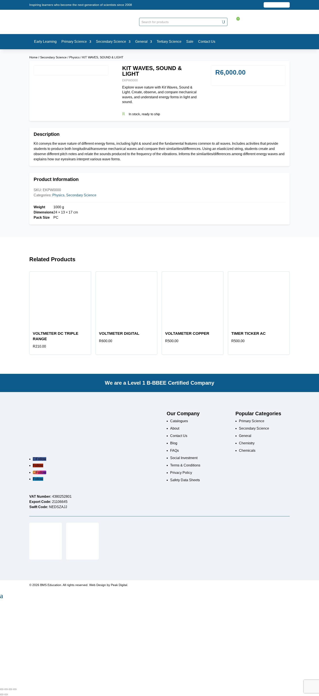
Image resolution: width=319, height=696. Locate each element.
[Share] (10, 689)
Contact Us (178, 436)
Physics (74, 57)
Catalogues (179, 421)
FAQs (174, 450)
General (245, 436)
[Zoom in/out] (1, 689)
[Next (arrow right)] (6, 694)
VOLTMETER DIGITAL (119, 333)
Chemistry (247, 443)
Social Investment (183, 458)
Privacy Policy (181, 472)
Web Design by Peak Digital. (108, 585)
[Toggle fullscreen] (6, 689)
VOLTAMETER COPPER (187, 333)
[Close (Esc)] (14, 689)
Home (33, 57)
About (174, 428)
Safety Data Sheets (185, 480)
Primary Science (251, 421)
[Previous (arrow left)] (1, 694)
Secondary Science (53, 57)
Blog (173, 443)
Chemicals (247, 450)
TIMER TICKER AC (248, 333)
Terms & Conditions (185, 465)
